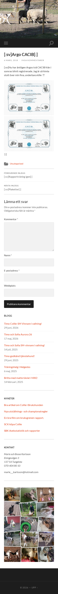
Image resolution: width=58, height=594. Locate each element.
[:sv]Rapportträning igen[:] (18, 175)
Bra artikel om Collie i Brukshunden (23, 404)
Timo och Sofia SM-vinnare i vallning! (24, 345)
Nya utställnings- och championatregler (26, 411)
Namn (8, 255)
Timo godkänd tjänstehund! (19, 355)
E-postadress (11, 270)
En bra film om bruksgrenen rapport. (24, 417)
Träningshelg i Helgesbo (17, 366)
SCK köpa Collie (13, 424)
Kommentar (11, 219)
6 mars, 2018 (11, 60)
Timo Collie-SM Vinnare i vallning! (23, 323)
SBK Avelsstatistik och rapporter (22, 430)
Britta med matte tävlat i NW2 (20, 377)
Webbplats (10, 285)
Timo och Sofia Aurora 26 (18, 334)
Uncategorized (16, 163)
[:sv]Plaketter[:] (12, 188)
